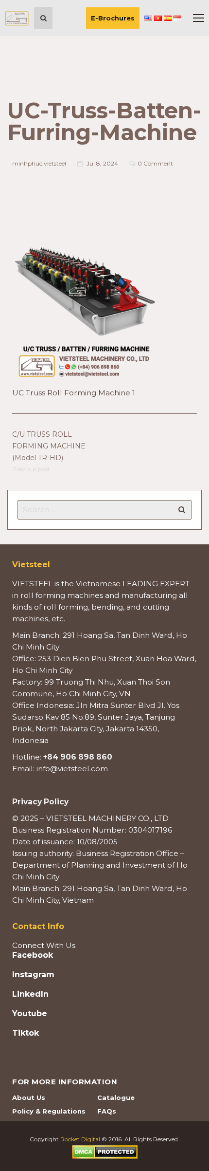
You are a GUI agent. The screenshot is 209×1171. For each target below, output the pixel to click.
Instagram (33, 975)
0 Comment (155, 163)
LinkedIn (30, 994)
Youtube (29, 1014)
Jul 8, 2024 (102, 163)
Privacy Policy (40, 801)
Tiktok (25, 1033)
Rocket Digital (80, 1139)
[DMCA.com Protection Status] (105, 1151)
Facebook (32, 955)
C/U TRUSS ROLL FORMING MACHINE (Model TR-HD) (49, 446)
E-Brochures (113, 18)
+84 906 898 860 (77, 757)
